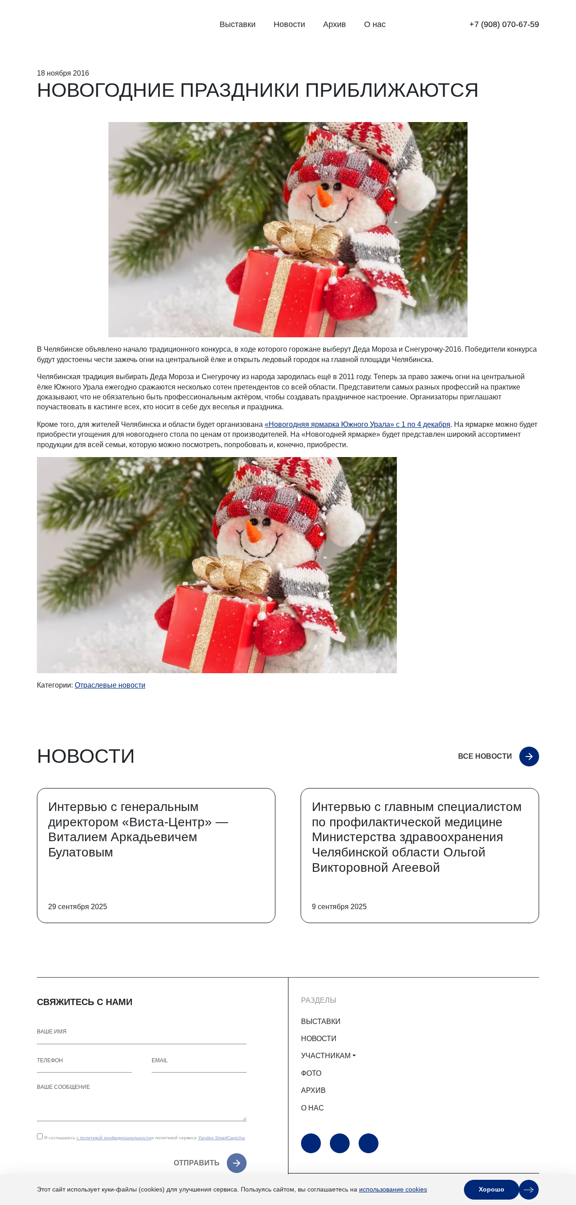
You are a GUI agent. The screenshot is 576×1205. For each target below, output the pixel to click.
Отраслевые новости (110, 685)
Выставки (238, 24)
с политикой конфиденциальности (113, 1137)
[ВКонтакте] (368, 1143)
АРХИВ (313, 1090)
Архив (334, 24)
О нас (375, 24)
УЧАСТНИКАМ (326, 1056)
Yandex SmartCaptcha (221, 1137)
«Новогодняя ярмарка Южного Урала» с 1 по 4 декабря (357, 424)
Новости (289, 24)
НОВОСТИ (319, 1038)
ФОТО (311, 1073)
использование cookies (393, 1189)
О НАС (312, 1108)
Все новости (485, 756)
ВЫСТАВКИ (321, 1021)
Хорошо (491, 1189)
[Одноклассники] (340, 1143)
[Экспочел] (93, 25)
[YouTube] (311, 1143)
